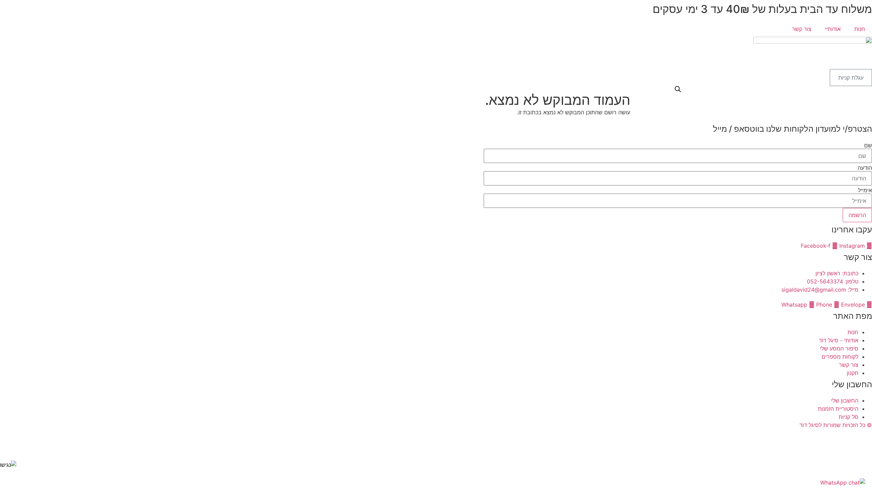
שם (868, 145)
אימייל (865, 190)
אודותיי (833, 29)
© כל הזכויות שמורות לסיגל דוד (835, 425)
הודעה (865, 167)
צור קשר (801, 29)
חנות (859, 29)
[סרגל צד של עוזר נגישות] (8, 465)
